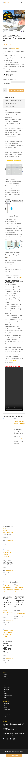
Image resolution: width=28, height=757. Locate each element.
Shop (5, 713)
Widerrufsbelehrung (8, 714)
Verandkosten (7, 711)
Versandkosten (15, 48)
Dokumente (6, 685)
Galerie (5, 674)
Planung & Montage (8, 678)
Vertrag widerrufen (8, 716)
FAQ (5, 697)
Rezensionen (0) (10, 106)
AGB (5, 691)
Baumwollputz (7, 681)
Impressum (6, 689)
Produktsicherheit (10, 103)
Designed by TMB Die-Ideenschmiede (14, 751)
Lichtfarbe (7, 83)
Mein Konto (6, 703)
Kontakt (5, 693)
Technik (5, 676)
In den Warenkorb (16, 90)
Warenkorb (6, 705)
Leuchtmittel (12, 360)
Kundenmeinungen (8, 695)
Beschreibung (9, 97)
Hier (8, 257)
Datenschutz (6, 687)
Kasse (5, 707)
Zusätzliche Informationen (13, 100)
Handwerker (6, 683)
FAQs (20, 277)
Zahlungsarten (7, 709)
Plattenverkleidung (8, 680)
